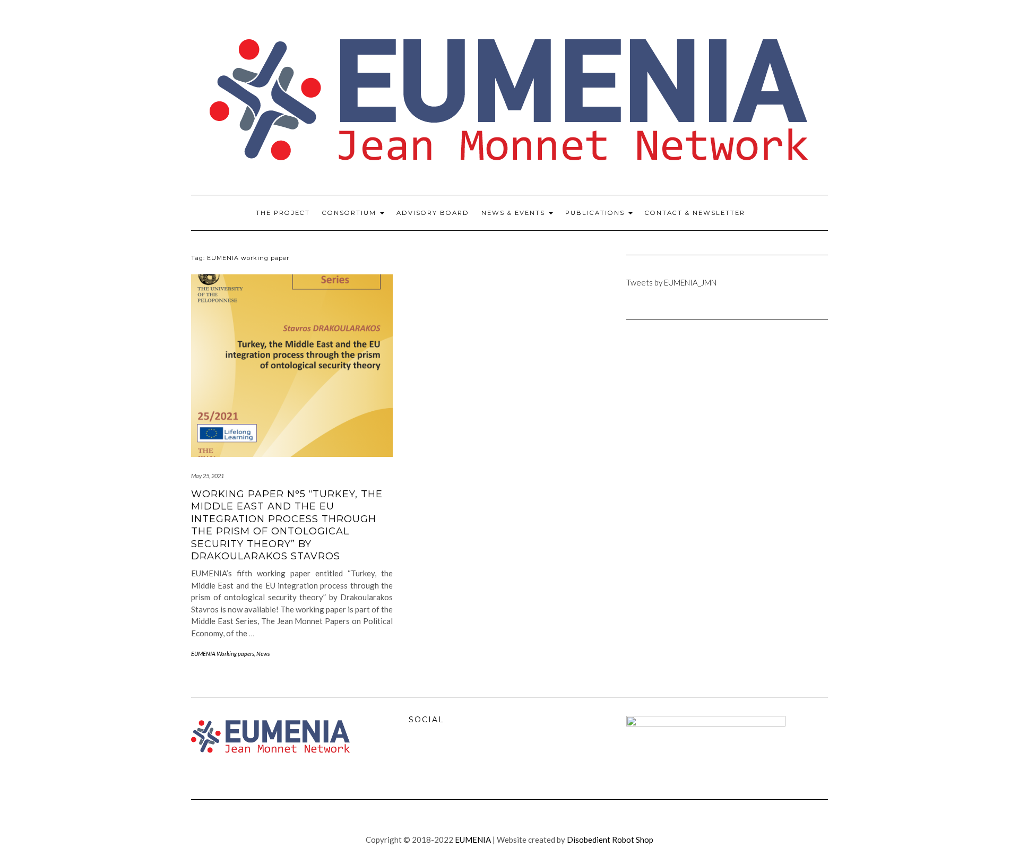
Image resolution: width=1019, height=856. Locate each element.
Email (464, 755)
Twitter (442, 755)
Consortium (350, 213)
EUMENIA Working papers (222, 653)
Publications (596, 213)
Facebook (419, 755)
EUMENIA (473, 839)
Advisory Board (432, 213)
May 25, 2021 (207, 475)
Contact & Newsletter (695, 213)
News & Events (514, 213)
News (263, 653)
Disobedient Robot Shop (610, 839)
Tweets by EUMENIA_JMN (671, 282)
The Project (283, 213)
